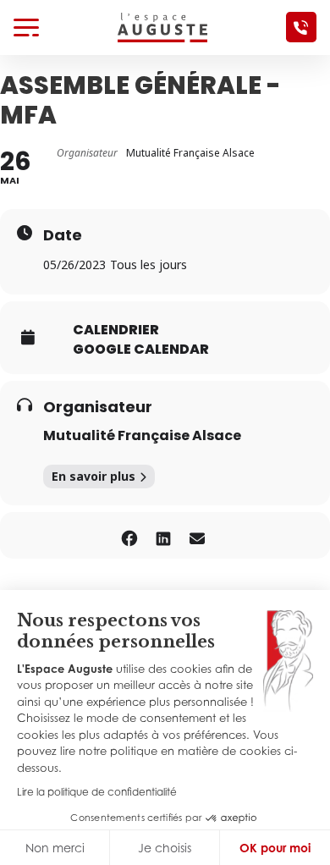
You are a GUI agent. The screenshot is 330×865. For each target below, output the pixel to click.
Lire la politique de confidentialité (97, 791)
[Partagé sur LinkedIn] (163, 535)
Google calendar (141, 349)
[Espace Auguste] (162, 26)
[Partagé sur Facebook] (129, 535)
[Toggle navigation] (26, 27)
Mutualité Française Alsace (142, 435)
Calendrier (116, 330)
